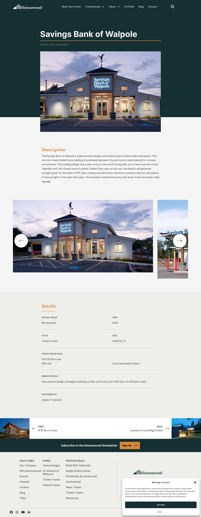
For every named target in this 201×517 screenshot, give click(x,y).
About (112, 6)
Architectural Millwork (51, 472)
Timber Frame (51, 479)
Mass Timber (74, 487)
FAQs (23, 498)
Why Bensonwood (30, 471)
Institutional (73, 481)
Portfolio (129, 6)
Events (24, 476)
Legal (159, 512)
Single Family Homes (78, 471)
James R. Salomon (52, 399)
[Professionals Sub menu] (103, 6)
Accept (161, 504)
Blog (141, 6)
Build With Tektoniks (78, 465)
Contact (152, 6)
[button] (195, 482)
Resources (72, 498)
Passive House (51, 485)
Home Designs (51, 465)
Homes (47, 460)
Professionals (92, 6)
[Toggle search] (172, 7)
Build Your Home (71, 6)
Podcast (24, 481)
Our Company (28, 465)
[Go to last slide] (21, 241)
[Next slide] (180, 241)
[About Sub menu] (118, 6)
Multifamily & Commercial (81, 476)
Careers (24, 487)
